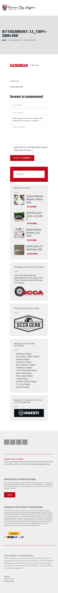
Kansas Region (23, 359)
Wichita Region (22, 387)
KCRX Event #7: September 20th (34, 248)
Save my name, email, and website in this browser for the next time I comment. (28, 119)
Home (4, 40)
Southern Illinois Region (26, 381)
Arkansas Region (23, 354)
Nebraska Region (24, 362)
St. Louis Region (23, 384)
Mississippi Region (24, 376)
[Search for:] (29, 174)
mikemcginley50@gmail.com (39, 464)
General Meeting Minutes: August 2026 (34, 199)
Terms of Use (9, 579)
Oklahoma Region (24, 367)
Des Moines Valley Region (27, 356)
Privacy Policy (9, 581)
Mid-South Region (24, 373)
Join (27, 278)
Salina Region (22, 378)
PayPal (37, 525)
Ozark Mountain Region (26, 370)
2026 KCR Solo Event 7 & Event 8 (34, 215)
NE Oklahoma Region (25, 365)
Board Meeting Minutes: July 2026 (33, 232)
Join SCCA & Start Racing (20, 479)
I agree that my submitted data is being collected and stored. (30, 148)
